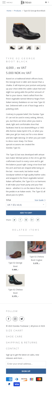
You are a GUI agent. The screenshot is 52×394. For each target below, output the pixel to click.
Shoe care (14, 336)
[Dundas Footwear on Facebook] (9, 318)
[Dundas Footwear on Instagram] (16, 318)
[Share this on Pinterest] (25, 220)
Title (8, 200)
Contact (12, 348)
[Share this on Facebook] (20, 220)
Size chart (14, 330)
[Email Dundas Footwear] (22, 318)
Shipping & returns (21, 342)
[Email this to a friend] (37, 220)
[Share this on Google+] (31, 220)
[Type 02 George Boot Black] (26, 30)
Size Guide (39, 200)
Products (17, 10)
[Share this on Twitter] (14, 220)
